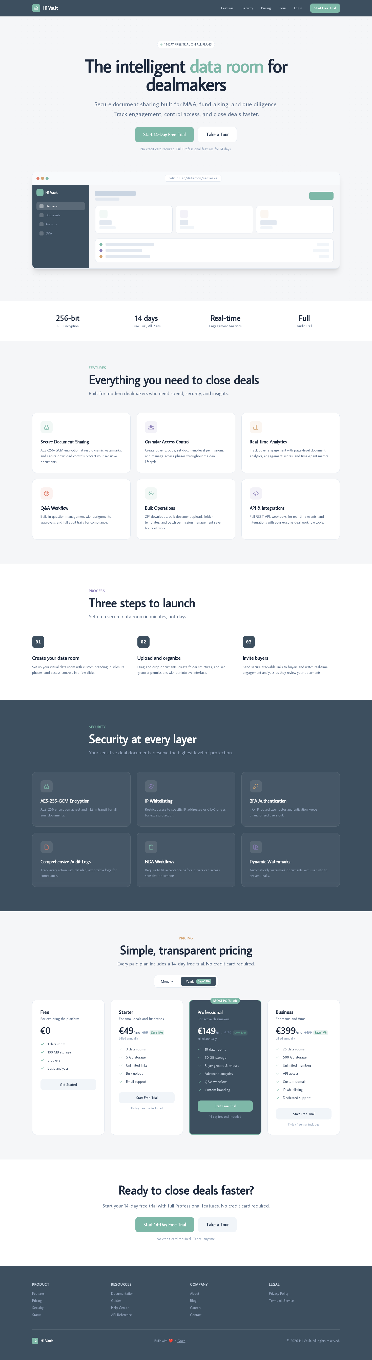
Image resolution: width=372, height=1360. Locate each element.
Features (227, 8)
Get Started (68, 1084)
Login (298, 8)
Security (247, 8)
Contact (195, 1314)
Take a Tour (217, 134)
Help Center (120, 1307)
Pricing (266, 8)
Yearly (198, 981)
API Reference (121, 1314)
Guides (116, 1300)
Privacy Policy (278, 1293)
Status (36, 1314)
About (194, 1293)
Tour (282, 8)
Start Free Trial (325, 8)
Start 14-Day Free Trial (164, 134)
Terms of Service (281, 1300)
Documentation (122, 1293)
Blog (193, 1300)
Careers (195, 1307)
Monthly (167, 981)
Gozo (181, 1341)
